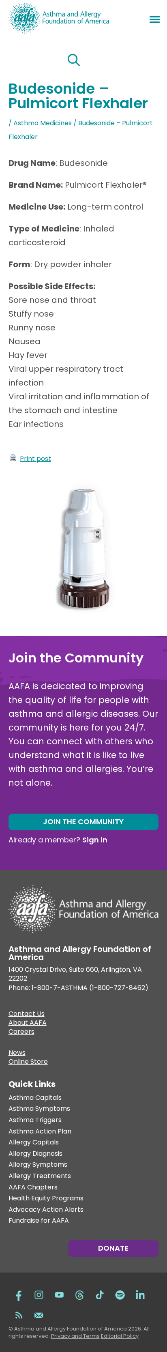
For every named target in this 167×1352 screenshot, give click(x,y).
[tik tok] (100, 1294)
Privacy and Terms (75, 1336)
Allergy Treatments (40, 1176)
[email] (39, 1314)
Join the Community (83, 821)
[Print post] (13, 458)
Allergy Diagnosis (35, 1154)
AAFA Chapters (33, 1187)
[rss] (19, 1314)
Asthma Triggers (35, 1120)
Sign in (94, 840)
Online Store (28, 1062)
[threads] (79, 1294)
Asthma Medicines (42, 123)
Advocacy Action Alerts (46, 1210)
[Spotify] (120, 1294)
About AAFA (28, 1023)
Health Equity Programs (46, 1198)
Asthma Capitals (35, 1098)
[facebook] (19, 1294)
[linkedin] (140, 1294)
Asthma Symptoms (39, 1109)
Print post (35, 458)
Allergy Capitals (34, 1142)
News (17, 1053)
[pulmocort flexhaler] (81, 618)
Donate (113, 1248)
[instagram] (39, 1294)
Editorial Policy (120, 1336)
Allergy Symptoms (38, 1165)
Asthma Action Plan (40, 1131)
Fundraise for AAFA (39, 1221)
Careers (21, 1032)
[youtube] (59, 1294)
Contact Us (27, 1014)
